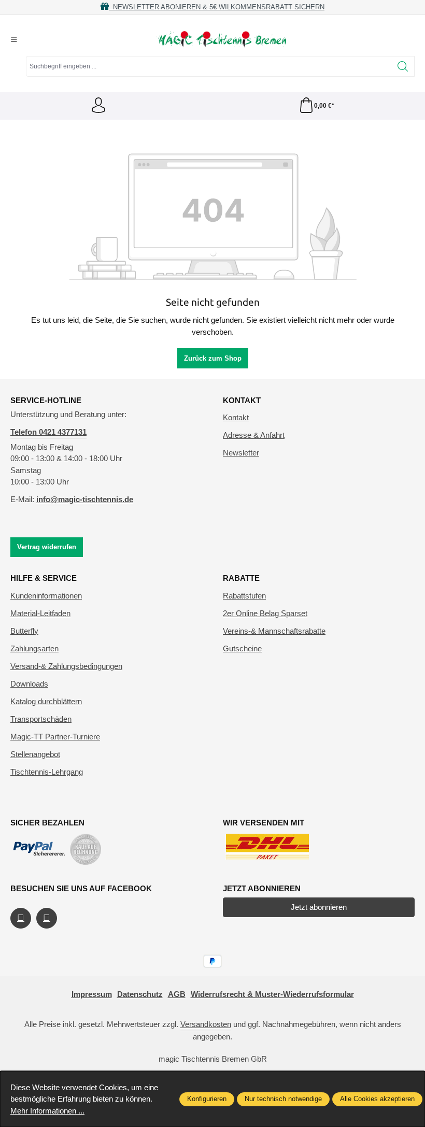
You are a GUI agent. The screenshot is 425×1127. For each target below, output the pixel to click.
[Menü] (14, 39)
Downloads (29, 683)
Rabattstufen (244, 595)
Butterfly (24, 630)
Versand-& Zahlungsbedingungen (66, 666)
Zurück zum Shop (213, 358)
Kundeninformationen (46, 595)
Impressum (92, 994)
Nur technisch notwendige (283, 1099)
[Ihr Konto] (98, 106)
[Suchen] (403, 66)
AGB (177, 994)
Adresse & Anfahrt (254, 435)
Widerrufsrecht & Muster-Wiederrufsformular (272, 994)
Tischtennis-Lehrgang (46, 771)
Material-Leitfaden (40, 613)
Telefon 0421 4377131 (48, 431)
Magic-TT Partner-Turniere (55, 736)
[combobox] (209, 66)
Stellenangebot (35, 754)
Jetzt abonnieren (319, 907)
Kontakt (236, 417)
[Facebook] (20, 918)
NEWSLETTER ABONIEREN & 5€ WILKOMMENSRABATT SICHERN (216, 7)
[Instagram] (46, 918)
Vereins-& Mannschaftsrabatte (274, 630)
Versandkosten (205, 1024)
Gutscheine (242, 648)
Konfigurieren (206, 1099)
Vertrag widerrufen (46, 547)
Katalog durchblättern (46, 701)
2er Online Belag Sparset (265, 613)
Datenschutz (140, 994)
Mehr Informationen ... (47, 1110)
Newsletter (241, 452)
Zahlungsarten (34, 648)
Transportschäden (41, 719)
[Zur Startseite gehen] (221, 39)
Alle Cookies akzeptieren (377, 1099)
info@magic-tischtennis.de (84, 499)
